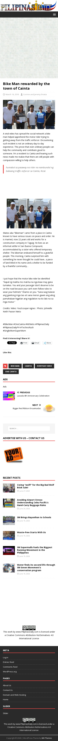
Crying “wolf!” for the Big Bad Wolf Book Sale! (35, 486)
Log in (5, 657)
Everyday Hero (44, 366)
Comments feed (10, 666)
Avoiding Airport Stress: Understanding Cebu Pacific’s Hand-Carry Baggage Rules (32, 502)
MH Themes (47, 738)
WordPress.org (10, 671)
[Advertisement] (29, 48)
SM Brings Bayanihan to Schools (34, 517)
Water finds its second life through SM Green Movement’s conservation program (36, 567)
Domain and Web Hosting (14, 695)
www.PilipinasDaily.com (27, 631)
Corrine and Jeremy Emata (35, 94)
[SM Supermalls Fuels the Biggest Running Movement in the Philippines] (9, 553)
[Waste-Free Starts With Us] (9, 538)
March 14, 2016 (12, 94)
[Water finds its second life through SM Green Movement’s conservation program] (9, 570)
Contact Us (8, 690)
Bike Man (15, 366)
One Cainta (11, 371)
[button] (54, 14)
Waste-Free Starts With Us (31, 532)
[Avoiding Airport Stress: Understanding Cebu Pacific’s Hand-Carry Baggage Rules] (9, 505)
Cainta (28, 366)
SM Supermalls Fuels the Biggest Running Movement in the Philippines (34, 550)
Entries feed (8, 662)
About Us (7, 685)
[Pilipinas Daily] (29, 9)
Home (5, 699)
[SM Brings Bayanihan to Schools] (9, 523)
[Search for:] (29, 428)
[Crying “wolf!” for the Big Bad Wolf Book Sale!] (9, 490)
